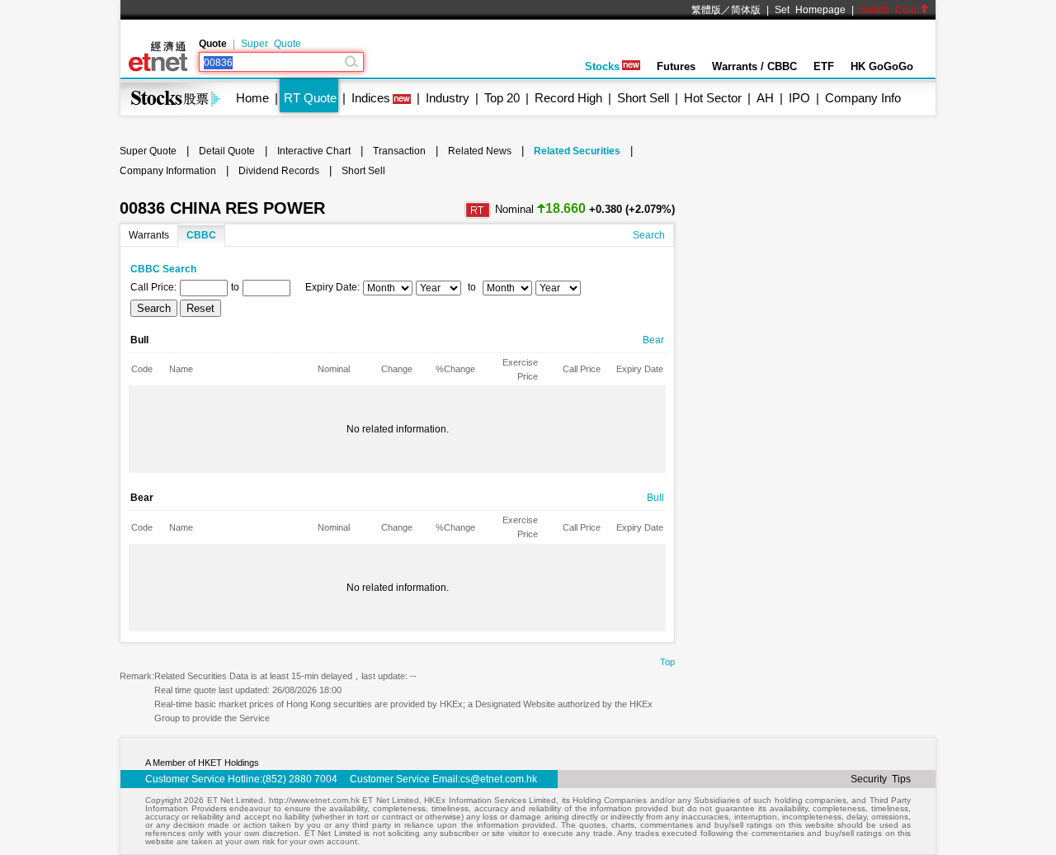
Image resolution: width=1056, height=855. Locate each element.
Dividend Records (278, 171)
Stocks (602, 66)
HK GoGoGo (882, 66)
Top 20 (502, 98)
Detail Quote (227, 151)
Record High (568, 98)
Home (252, 98)
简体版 (746, 10)
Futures (676, 66)
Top (667, 662)
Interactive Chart (314, 151)
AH (765, 98)
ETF (823, 66)
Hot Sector (713, 98)
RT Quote (310, 98)
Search (649, 235)
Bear (653, 340)
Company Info (863, 98)
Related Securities (577, 151)
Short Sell (643, 98)
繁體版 (706, 10)
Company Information (168, 171)
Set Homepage (810, 10)
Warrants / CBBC (754, 66)
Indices (370, 98)
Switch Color (890, 10)
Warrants (149, 235)
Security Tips (881, 779)
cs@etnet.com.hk (498, 779)
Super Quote (271, 44)
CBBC (201, 235)
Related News (480, 151)
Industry (447, 98)
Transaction (399, 151)
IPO (799, 98)
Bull (655, 497)
